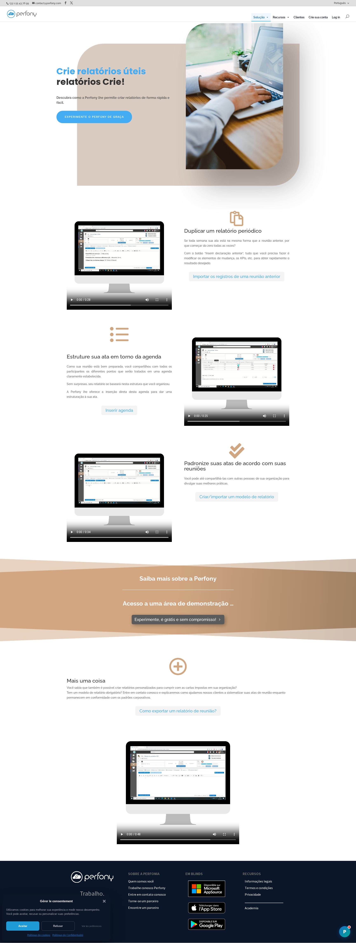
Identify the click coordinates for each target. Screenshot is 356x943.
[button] (104, 901)
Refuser (58, 926)
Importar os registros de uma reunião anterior (236, 276)
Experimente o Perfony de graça (94, 116)
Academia (251, 908)
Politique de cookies (38, 935)
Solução (259, 17)
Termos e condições (259, 888)
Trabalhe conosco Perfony (146, 888)
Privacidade (253, 894)
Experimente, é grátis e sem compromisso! (175, 619)
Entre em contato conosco (147, 894)
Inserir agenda (119, 410)
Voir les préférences (92, 926)
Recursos (279, 17)
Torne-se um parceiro (143, 901)
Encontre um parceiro (143, 908)
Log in (336, 17)
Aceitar (22, 926)
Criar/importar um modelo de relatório (236, 496)
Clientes (299, 17)
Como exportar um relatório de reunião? (178, 710)
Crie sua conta (318, 17)
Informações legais (258, 881)
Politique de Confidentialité (67, 935)
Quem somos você (141, 881)
